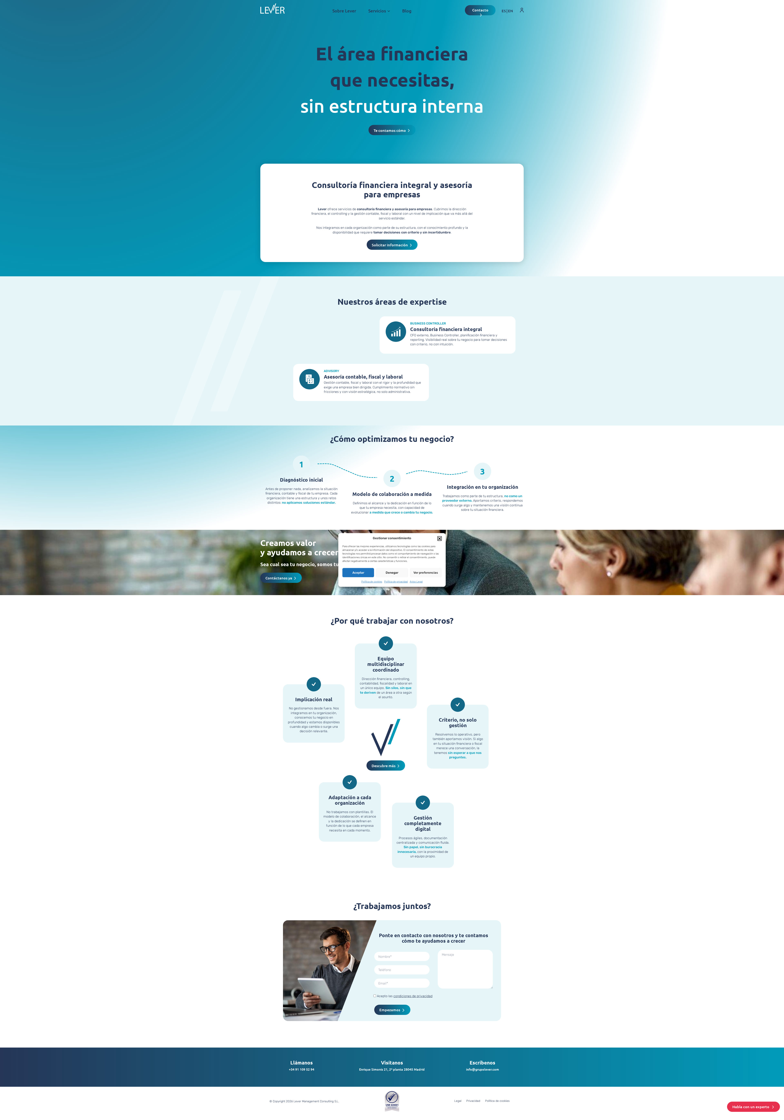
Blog (406, 10)
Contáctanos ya (278, 578)
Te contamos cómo (390, 130)
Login (519, 17)
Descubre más (383, 765)
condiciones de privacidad (412, 996)
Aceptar (358, 572)
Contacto (480, 10)
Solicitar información (390, 244)
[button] (440, 538)
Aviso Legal (416, 581)
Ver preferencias (425, 572)
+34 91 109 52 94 (301, 1069)
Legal (457, 1101)
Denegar (392, 572)
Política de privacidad (396, 581)
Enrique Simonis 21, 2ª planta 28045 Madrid (392, 1069)
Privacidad (473, 1101)
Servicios (377, 10)
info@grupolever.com (482, 1069)
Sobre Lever (344, 10)
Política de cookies (371, 581)
